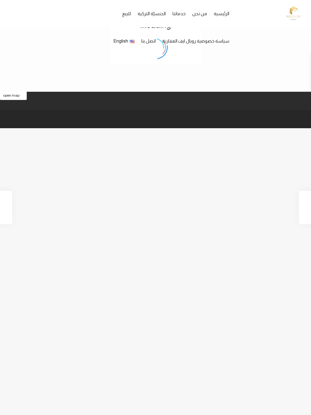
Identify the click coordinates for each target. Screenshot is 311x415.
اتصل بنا (148, 40)
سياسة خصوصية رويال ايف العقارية (195, 40)
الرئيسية (221, 13)
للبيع (126, 13)
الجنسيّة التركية (152, 13)
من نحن (199, 13)
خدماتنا (179, 13)
